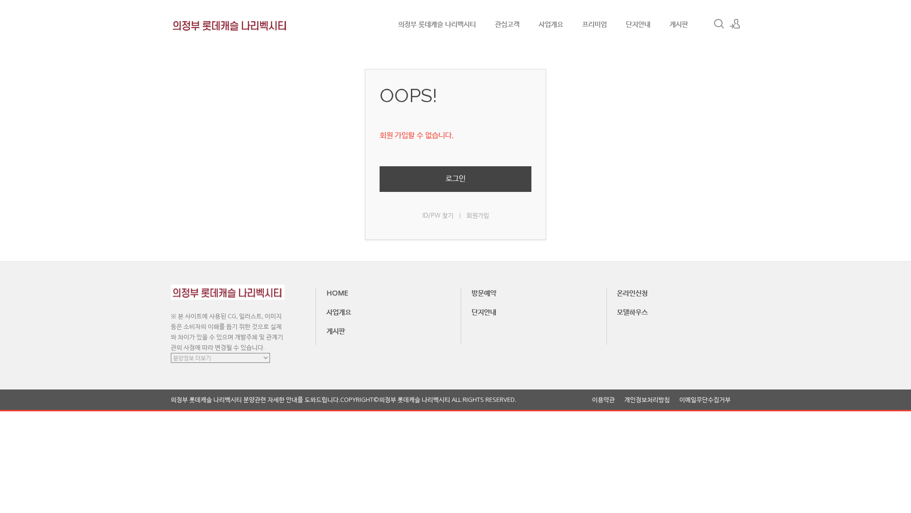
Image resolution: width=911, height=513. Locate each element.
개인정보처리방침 (647, 400)
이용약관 (603, 400)
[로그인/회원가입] (735, 24)
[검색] (719, 24)
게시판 (678, 23)
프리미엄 (594, 23)
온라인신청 (632, 292)
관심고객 (507, 23)
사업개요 (551, 23)
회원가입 (477, 215)
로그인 (455, 178)
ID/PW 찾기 (438, 215)
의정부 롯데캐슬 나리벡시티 (437, 23)
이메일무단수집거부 (705, 400)
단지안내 (638, 23)
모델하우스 (632, 311)
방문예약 (484, 292)
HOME (337, 292)
